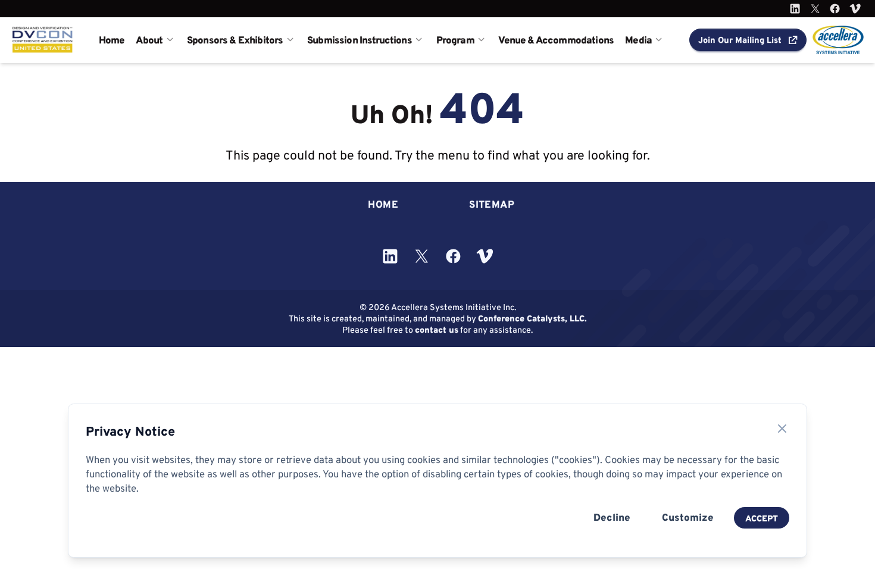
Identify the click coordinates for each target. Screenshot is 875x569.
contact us (436, 329)
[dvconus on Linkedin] (795, 8)
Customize (688, 517)
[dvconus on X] (815, 8)
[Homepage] (42, 40)
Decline (611, 517)
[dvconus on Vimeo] (855, 8)
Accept (761, 518)
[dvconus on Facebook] (834, 8)
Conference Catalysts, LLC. (532, 318)
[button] (748, 40)
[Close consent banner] (782, 428)
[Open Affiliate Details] (838, 40)
